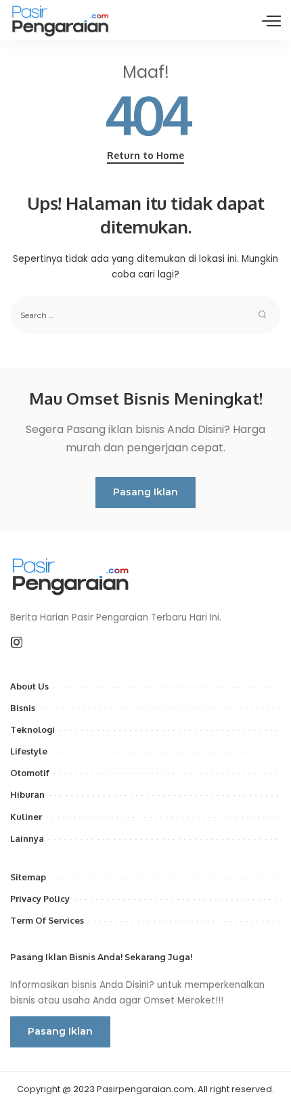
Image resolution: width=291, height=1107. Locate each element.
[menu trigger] (271, 20)
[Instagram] (17, 643)
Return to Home (145, 155)
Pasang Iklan (145, 492)
